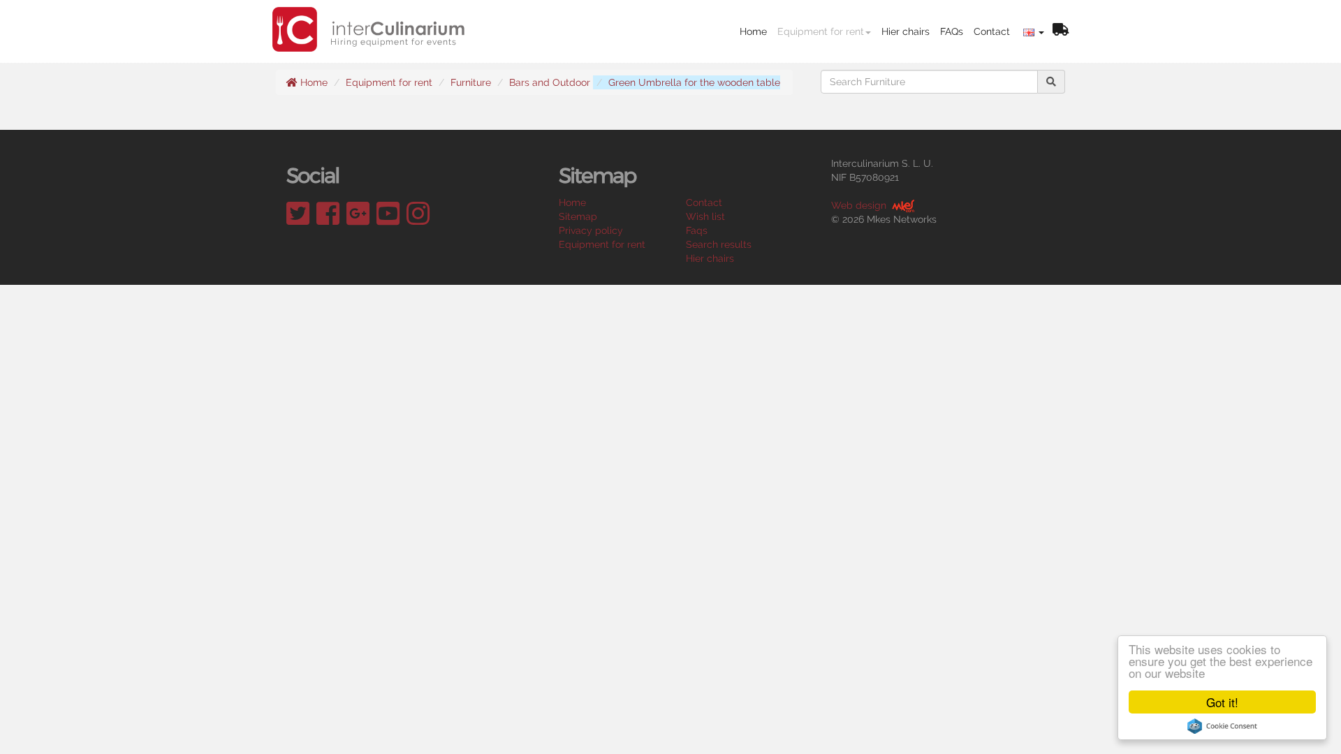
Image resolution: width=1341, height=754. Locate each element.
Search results (719, 244)
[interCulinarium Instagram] (418, 214)
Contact (992, 31)
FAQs (951, 31)
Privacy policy (591, 230)
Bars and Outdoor (549, 82)
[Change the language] (1033, 31)
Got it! (1222, 702)
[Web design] (901, 205)
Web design (858, 205)
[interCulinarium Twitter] (297, 214)
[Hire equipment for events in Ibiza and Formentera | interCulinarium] (369, 17)
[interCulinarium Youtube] (388, 214)
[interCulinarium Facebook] (327, 214)
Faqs (697, 230)
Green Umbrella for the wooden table (694, 82)
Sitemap (578, 216)
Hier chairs (905, 31)
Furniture (470, 82)
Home (753, 31)
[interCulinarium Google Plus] (357, 214)
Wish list (705, 216)
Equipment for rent (820, 31)
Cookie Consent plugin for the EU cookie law (1222, 726)
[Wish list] (1061, 30)
